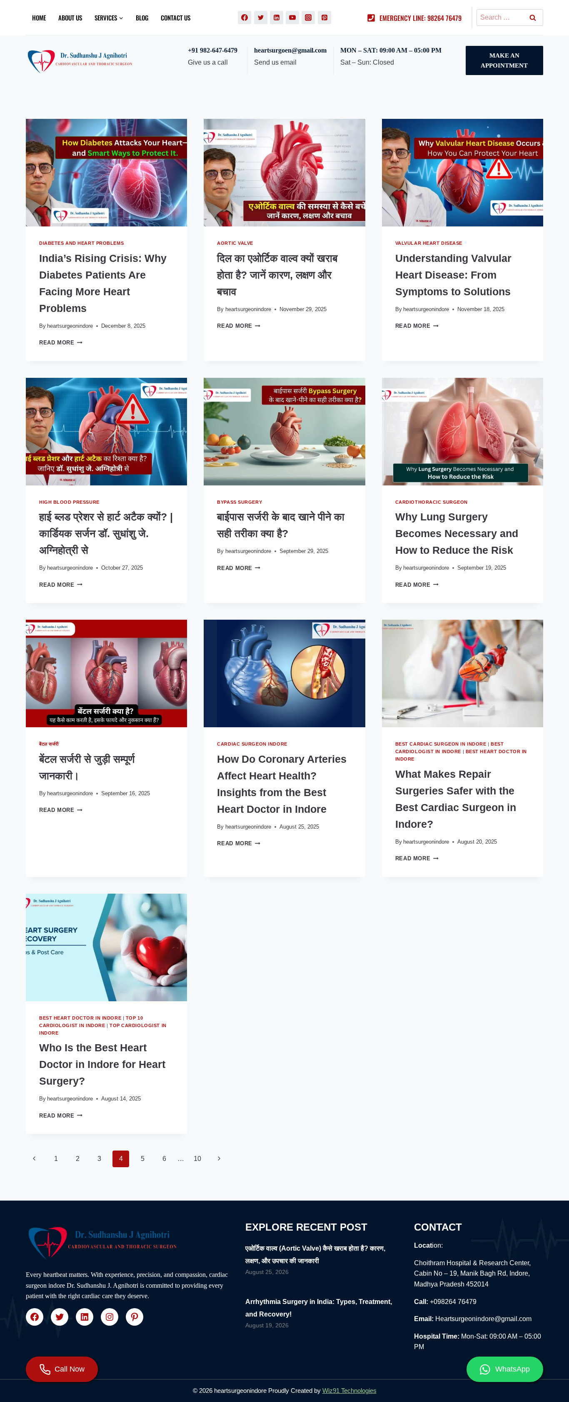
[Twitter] (260, 17)
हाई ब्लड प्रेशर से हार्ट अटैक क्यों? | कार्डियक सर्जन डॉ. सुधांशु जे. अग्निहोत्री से (106, 533)
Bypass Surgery (239, 502)
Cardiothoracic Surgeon (431, 502)
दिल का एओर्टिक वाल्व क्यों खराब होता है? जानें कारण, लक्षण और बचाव (277, 274)
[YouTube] (292, 17)
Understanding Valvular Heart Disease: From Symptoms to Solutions (453, 274)
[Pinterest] (324, 17)
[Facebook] (244, 17)
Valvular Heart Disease (428, 243)
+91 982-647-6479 (212, 50)
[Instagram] (308, 17)
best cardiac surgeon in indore (441, 743)
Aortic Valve (235, 243)
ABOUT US (70, 17)
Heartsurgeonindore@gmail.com (483, 1318)
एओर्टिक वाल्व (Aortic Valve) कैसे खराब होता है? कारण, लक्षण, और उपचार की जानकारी (315, 1254)
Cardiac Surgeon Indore (252, 743)
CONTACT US (175, 17)
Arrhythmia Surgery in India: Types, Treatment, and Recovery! (318, 1308)
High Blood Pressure (69, 502)
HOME (39, 17)
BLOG (142, 17)
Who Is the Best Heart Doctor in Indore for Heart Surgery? (102, 1064)
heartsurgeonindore (70, 326)
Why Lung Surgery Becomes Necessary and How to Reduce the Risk (456, 533)
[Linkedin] (276, 17)
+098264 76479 (453, 1301)
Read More (60, 342)
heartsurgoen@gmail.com (290, 50)
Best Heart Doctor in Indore (80, 1017)
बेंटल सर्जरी (49, 743)
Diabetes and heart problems (81, 243)
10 (197, 1158)
